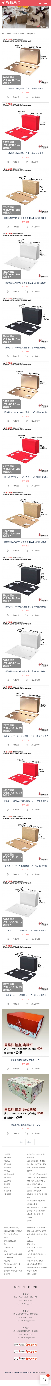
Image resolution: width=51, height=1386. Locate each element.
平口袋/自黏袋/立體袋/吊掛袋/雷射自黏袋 (36, 1202)
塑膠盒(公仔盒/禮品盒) (11, 1227)
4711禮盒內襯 (8, 1247)
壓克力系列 (31, 1244)
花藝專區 (30, 1251)
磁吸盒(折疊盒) (30, 34)
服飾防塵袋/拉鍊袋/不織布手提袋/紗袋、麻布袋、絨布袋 (37, 1229)
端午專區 (7, 1187)
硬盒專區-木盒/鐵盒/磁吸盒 (15, 34)
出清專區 (7, 1154)
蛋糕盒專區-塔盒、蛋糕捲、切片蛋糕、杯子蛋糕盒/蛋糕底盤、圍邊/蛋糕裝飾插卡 (36, 1164)
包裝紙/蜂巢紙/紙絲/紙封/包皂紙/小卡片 (36, 1255)
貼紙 (5, 1251)
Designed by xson (41, 1372)
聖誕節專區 (7, 1167)
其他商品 (30, 1241)
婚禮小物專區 (32, 1274)
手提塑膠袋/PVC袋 (10, 1267)
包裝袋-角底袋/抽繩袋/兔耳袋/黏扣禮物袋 (13, 1255)
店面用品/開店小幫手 (34, 1247)
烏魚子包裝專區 (9, 1174)
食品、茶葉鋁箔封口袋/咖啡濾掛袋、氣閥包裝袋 (36, 1189)
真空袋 (29, 1217)
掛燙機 (29, 1171)
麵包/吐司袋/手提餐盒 (34, 1184)
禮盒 (5, 1244)
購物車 (48, 1376)
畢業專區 (7, 1184)
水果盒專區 (7, 1194)
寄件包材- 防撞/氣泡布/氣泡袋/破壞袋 (13, 1272)
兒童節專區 (7, 1177)
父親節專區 (7, 1157)
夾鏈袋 (29, 1221)
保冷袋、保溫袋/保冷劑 (35, 1214)
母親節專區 (7, 1181)
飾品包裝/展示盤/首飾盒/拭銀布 (37, 1235)
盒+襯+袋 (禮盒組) (10, 1241)
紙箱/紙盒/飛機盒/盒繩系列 (13, 1231)
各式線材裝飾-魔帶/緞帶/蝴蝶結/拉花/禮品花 (37, 1269)
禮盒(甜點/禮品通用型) (11, 1234)
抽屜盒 (6, 1237)
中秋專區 (7, 1161)
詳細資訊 (16, 97)
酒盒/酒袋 (30, 1157)
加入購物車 (35, 97)
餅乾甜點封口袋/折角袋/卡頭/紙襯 (37, 1195)
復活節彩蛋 (7, 1191)
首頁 (3, 34)
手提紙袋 (7, 1261)
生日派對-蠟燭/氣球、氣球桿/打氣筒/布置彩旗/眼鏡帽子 (37, 1209)
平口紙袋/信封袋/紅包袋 (12, 1264)
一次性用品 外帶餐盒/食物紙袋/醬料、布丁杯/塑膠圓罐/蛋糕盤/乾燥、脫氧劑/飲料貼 (37, 1177)
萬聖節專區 (7, 1164)
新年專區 (7, 1171)
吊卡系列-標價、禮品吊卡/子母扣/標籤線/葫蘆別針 (37, 1262)
